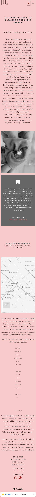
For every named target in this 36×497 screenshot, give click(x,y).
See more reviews (18, 220)
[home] (4, 2)
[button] (33, 3)
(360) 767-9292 (18, 471)
